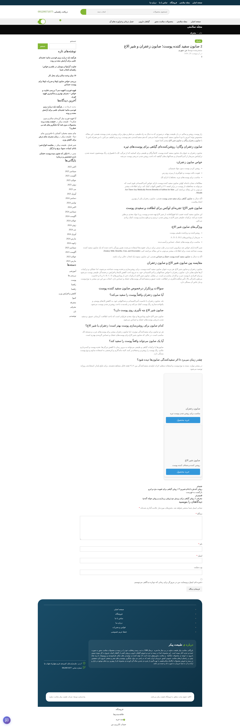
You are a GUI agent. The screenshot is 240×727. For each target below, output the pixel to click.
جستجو (42, 46)
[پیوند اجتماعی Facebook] (51, 2)
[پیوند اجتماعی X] (48, 2)
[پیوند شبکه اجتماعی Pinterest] (39, 2)
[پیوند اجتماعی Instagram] (45, 2)
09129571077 (67, 668)
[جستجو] (83, 12)
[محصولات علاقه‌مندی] (55, 21)
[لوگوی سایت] (192, 12)
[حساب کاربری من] (50, 21)
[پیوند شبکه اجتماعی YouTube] (42, 2)
